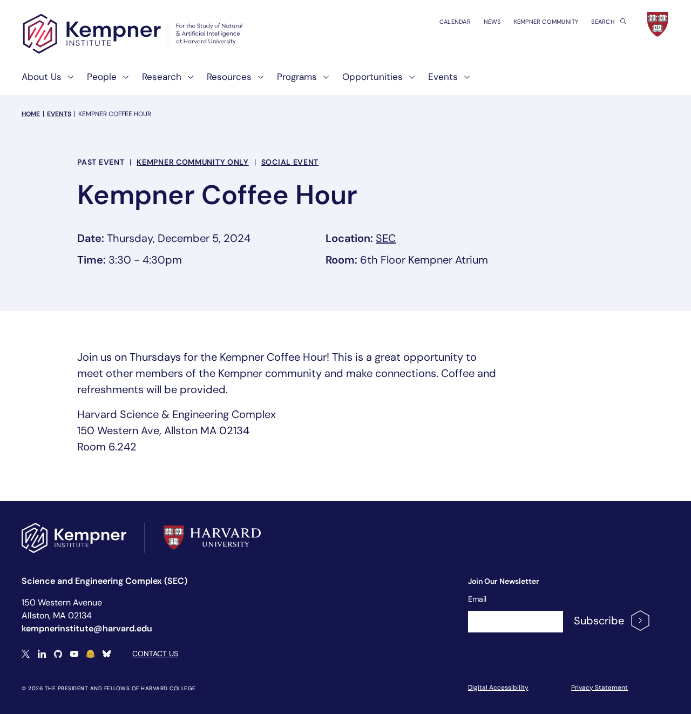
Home (31, 114)
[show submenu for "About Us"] (67, 81)
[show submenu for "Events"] (464, 81)
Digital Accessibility (498, 687)
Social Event (290, 162)
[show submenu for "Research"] (187, 81)
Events (59, 114)
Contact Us (155, 653)
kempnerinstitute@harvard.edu (87, 628)
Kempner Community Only (192, 162)
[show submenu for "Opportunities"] (409, 81)
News (492, 21)
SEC (386, 238)
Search (603, 21)
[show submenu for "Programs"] (323, 81)
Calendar (455, 21)
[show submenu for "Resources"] (257, 81)
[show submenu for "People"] (122, 81)
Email (477, 599)
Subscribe (599, 621)
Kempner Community (546, 21)
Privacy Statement (599, 687)
